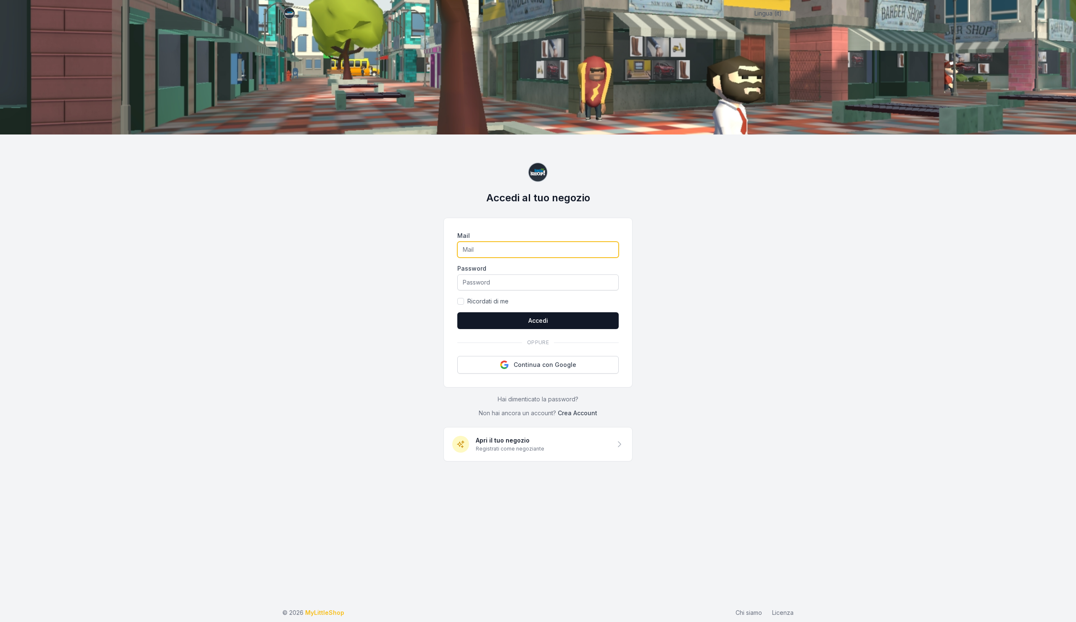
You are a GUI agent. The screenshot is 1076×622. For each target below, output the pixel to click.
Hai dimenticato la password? (538, 399)
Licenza (783, 612)
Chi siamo (749, 612)
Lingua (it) (768, 13)
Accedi (538, 320)
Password (471, 268)
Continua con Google (545, 364)
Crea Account (577, 412)
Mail (463, 235)
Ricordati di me (488, 301)
